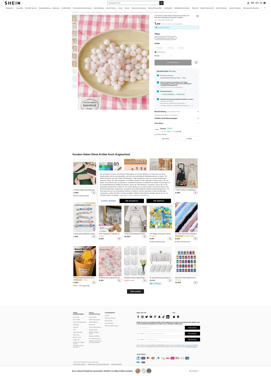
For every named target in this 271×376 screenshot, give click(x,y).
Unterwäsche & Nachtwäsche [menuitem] (82, 8)
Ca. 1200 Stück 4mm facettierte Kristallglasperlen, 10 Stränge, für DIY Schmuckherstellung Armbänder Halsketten (186, 234)
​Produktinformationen (95, 338)
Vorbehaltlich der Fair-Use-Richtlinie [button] (171, 87)
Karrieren (75, 327)
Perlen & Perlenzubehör (110, 12)
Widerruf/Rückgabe (94, 319)
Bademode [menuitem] (56, 8)
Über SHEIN (76, 319)
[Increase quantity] (170, 55)
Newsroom (76, 335)
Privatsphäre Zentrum (79, 364)
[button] (261, 3)
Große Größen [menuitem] (66, 8)
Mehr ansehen (135, 291)
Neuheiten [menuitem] (19, 8)
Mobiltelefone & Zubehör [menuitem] (182, 8)
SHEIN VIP (76, 340)
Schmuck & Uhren (84, 12)
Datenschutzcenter (191, 346)
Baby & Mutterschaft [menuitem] (207, 8)
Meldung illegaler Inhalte (94, 332)
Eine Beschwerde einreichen (78, 346)
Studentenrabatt (77, 332)
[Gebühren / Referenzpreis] (161, 24)
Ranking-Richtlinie (94, 336)
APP (174, 313)
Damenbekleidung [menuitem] (44, 8)
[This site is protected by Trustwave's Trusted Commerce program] (138, 362)
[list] (153, 316)
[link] (252, 3)
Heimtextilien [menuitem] (168, 8)
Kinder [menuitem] (120, 8)
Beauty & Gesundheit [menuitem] (155, 8)
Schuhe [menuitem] (127, 8)
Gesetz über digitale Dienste (79, 343)
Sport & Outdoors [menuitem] (221, 8)
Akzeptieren (141, 354)
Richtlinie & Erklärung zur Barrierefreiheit (95, 341)
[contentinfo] (168, 358)
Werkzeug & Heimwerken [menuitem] (251, 8)
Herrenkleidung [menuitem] (99, 8)
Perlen (120, 12)
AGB (74, 330)
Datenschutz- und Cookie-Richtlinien (188, 345)
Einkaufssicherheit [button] (166, 91)
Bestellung (92, 324)
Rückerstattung (93, 322)
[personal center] (248, 3)
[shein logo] (12, 3)
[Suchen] (161, 3)
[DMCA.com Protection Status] (143, 362)
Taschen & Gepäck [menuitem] (235, 8)
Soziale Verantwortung (79, 322)
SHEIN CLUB (77, 337)
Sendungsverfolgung (95, 327)
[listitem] (85, 179)
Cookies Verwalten (116, 364)
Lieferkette (76, 324)
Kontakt (107, 315)
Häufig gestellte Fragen (111, 326)
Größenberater (93, 330)
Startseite (75, 12)
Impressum (76, 317)
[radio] (165, 38)
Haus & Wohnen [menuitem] (111, 8)
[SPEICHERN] (196, 62)
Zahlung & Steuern (110, 318)
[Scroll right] (265, 8)
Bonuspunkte (108, 320)
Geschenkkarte (109, 323)
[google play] (178, 318)
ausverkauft (173, 63)
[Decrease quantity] (162, 55)
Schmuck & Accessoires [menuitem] (138, 8)
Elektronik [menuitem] (195, 8)
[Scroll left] (262, 8)
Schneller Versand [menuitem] (31, 8)
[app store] (174, 318)
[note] (81, 196)
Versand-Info (92, 317)
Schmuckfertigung (96, 12)
